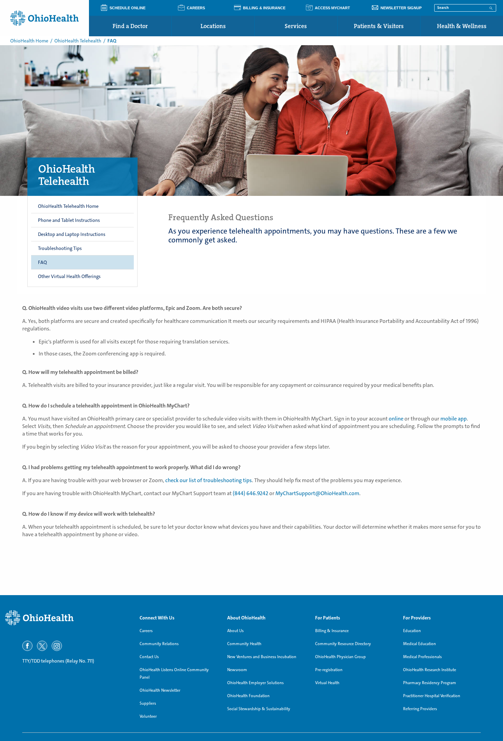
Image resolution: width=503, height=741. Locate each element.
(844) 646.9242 (250, 493)
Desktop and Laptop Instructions (71, 234)
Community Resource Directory (343, 643)
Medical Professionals (422, 657)
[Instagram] (57, 646)
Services (296, 26)
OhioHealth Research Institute (429, 670)
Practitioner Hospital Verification (431, 696)
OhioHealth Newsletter (160, 690)
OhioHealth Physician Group (340, 657)
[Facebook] (27, 646)
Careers (146, 630)
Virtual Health (327, 683)
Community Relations (159, 643)
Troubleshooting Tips (60, 248)
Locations (213, 26)
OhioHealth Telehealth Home (68, 206)
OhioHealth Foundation (248, 696)
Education (412, 630)
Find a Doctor (130, 26)
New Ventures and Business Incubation (261, 657)
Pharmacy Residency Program (429, 683)
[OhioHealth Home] (67, 618)
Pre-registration (329, 670)
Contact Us (149, 657)
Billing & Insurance (332, 630)
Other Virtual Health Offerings (69, 276)
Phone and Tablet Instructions (69, 220)
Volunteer (148, 716)
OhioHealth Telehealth (77, 41)
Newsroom (237, 670)
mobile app (453, 418)
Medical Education (419, 643)
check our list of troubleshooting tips (208, 480)
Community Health (244, 643)
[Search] (491, 7)
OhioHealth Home (29, 41)
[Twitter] (42, 646)
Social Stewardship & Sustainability (258, 709)
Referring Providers (420, 709)
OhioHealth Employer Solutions (255, 683)
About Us (235, 630)
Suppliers (148, 703)
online (396, 418)
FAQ (42, 262)
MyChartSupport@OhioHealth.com (317, 493)
